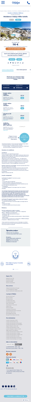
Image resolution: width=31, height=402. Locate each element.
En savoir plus (10, 368)
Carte (19, 59)
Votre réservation (24, 136)
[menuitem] (15, 278)
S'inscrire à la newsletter (15, 396)
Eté (12, 20)
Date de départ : (19, 85)
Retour (26, 400)
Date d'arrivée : (6, 85)
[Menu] (3, 2)
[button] (15, 65)
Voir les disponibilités (15, 49)
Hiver (18, 20)
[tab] (7, 70)
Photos (12, 59)
